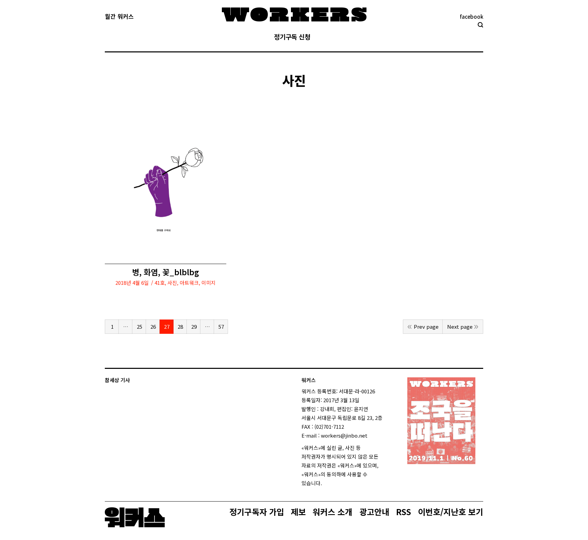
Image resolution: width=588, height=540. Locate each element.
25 (139, 326)
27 (166, 326)
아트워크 (189, 282)
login (328, 483)
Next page (460, 326)
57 (221, 326)
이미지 (208, 282)
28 (180, 326)
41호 (159, 282)
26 (153, 326)
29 (194, 326)
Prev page (426, 326)
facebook (471, 16)
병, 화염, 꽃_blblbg (165, 272)
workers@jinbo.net (344, 435)
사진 (172, 282)
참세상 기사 (117, 379)
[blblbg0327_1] (165, 188)
